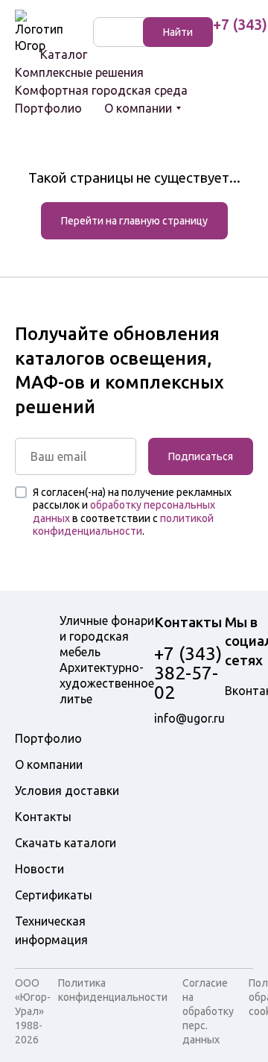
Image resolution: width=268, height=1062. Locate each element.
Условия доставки (67, 790)
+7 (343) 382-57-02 (188, 673)
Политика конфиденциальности (113, 990)
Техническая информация (51, 930)
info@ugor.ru (189, 718)
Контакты (43, 816)
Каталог (63, 54)
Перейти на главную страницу (134, 221)
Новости (39, 869)
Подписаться (200, 456)
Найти (178, 32)
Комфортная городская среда (101, 90)
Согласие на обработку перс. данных (208, 1011)
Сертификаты (53, 895)
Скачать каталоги (65, 842)
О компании (138, 108)
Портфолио (48, 108)
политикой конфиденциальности (123, 525)
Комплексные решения (79, 72)
